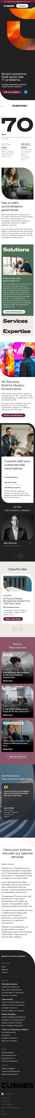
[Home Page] (9, 5)
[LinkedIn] (2, 1094)
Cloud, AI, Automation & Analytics (14, 1029)
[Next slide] (20, 556)
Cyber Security (7, 999)
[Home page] (17, 1085)
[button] (14, 629)
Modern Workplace (8, 1014)
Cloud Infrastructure (9, 984)
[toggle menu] (31, 6)
